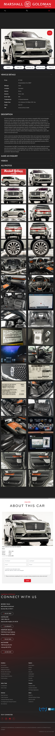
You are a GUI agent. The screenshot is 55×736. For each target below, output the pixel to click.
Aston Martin (31, 665)
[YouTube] (10, 718)
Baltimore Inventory (5, 669)
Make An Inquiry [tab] (9, 156)
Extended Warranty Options (7, 699)
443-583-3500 (8, 652)
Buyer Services (4, 695)
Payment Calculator (33, 687)
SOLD (50, 19)
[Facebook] (2, 718)
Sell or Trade (4, 687)
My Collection (4, 703)
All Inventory (3, 665)
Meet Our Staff (32, 699)
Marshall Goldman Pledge (34, 697)
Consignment (4, 685)
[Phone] (5, 10)
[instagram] (6, 718)
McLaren (30, 671)
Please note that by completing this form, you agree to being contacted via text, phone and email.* (26, 576)
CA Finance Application (33, 690)
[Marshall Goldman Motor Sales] (27, 4)
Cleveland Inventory (5, 674)
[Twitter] (13, 718)
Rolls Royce (31, 676)
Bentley (30, 667)
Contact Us (31, 701)
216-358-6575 (8, 626)
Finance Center (32, 685)
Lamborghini (31, 674)
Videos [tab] (4, 161)
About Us (31, 695)
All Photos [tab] (6, 165)
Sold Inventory (4, 678)
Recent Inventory (4, 667)
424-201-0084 (8, 613)
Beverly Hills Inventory (6, 671)
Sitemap (3, 729)
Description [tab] (7, 114)
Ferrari (30, 669)
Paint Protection (4, 697)
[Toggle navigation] (48, 10)
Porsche (30, 678)
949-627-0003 (8, 639)
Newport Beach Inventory (6, 676)
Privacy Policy (46, 727)
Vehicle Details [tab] (8, 74)
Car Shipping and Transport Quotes (8, 701)
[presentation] (4, 50)
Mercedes (31, 680)
